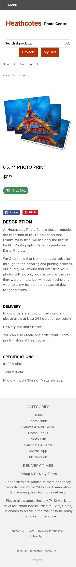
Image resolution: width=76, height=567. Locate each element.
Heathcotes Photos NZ (42, 550)
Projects (28, 52)
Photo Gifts (38, 439)
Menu (12, 5)
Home (6, 64)
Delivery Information (51, 530)
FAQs (31, 530)
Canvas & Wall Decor (38, 427)
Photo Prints (38, 421)
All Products (38, 457)
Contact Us (17, 530)
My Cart (50, 52)
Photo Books (38, 433)
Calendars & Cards (38, 445)
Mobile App (38, 451)
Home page (26, 64)
